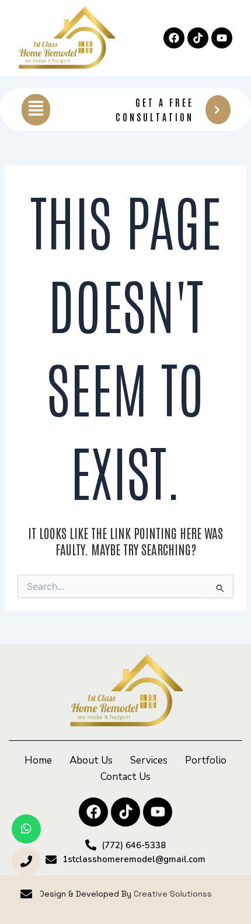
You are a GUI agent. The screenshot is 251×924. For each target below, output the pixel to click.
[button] (36, 109)
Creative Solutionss (173, 893)
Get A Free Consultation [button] (155, 109)
